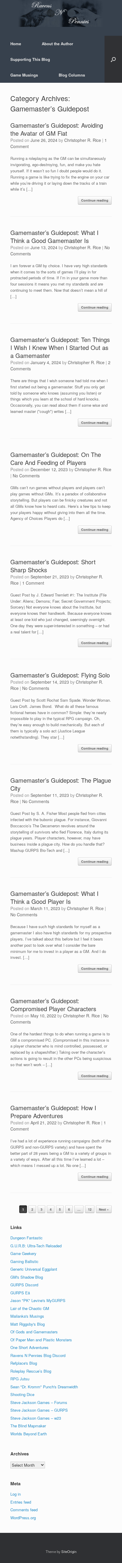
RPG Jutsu (19, 1379)
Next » (104, 1209)
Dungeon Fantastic (26, 1238)
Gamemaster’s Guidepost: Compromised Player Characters (53, 1004)
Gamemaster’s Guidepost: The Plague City (60, 784)
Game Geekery (23, 1253)
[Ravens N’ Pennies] (61, 13)
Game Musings (24, 75)
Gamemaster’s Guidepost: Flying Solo (60, 675)
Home (15, 43)
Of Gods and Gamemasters (34, 1332)
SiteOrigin (68, 1551)
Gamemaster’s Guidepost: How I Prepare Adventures (53, 1111)
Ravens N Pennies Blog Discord (37, 1355)
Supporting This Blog (30, 59)
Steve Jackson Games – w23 (35, 1418)
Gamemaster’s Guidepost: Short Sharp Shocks (53, 565)
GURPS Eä (20, 1293)
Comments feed (24, 1509)
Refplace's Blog (23, 1363)
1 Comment (33, 583)
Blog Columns (72, 75)
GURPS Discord (24, 1285)
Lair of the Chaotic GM (29, 1308)
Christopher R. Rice (82, 140)
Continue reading (94, 200)
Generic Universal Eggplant (33, 1269)
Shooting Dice (22, 1394)
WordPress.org (23, 1517)
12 (90, 1209)
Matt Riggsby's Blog (27, 1324)
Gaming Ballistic (24, 1261)
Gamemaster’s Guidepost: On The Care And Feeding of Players (55, 458)
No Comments (26, 476)
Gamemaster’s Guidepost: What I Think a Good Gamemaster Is (54, 236)
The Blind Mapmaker (28, 1426)
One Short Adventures (29, 1347)
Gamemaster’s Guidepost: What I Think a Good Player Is (54, 897)
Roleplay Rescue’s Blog (30, 1371)
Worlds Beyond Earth (28, 1433)
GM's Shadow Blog (26, 1277)
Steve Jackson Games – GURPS (39, 1410)
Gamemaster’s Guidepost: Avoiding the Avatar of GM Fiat (56, 129)
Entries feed (20, 1502)
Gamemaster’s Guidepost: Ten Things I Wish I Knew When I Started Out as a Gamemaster (60, 347)
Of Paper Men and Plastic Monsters (41, 1340)
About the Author (57, 43)
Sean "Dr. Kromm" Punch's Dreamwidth (44, 1386)
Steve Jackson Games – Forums (38, 1402)
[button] (113, 59)
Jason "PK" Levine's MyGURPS (37, 1300)
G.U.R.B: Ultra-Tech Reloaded (36, 1246)
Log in (15, 1494)
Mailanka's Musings (27, 1316)
